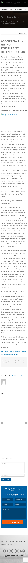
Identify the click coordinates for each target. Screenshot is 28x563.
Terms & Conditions (20, 541)
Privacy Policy (12, 541)
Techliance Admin (17, 376)
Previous (21, 33)
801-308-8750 (12, 556)
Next (25, 33)
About (2, 541)
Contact (6, 541)
